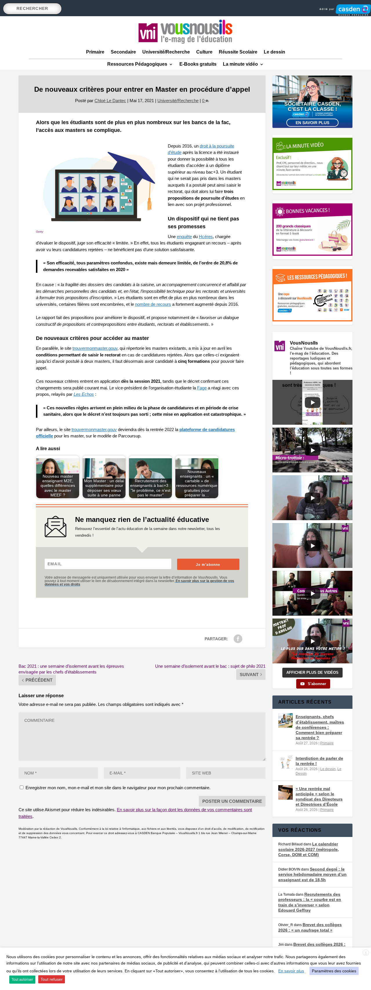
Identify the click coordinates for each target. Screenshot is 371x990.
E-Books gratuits (198, 64)
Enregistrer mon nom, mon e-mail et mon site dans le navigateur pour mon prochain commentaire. (118, 787)
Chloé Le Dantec (110, 100)
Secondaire (123, 51)
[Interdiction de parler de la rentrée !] (285, 762)
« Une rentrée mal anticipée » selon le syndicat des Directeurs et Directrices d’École (319, 796)
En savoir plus (312, 122)
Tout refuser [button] (52, 979)
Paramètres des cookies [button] (334, 971)
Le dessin (274, 51)
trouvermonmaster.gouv (94, 348)
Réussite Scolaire (238, 51)
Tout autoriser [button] (22, 980)
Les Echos (84, 394)
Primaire (95, 51)
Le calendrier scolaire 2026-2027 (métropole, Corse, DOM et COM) (308, 849)
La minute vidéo (240, 64)
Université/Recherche (166, 51)
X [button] (366, 953)
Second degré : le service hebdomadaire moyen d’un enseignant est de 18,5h (312, 874)
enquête (184, 236)
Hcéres (206, 236)
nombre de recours (153, 304)
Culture (204, 51)
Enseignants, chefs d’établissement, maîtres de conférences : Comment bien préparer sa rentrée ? (320, 727)
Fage (202, 387)
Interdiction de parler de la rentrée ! (319, 761)
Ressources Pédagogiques (137, 64)
